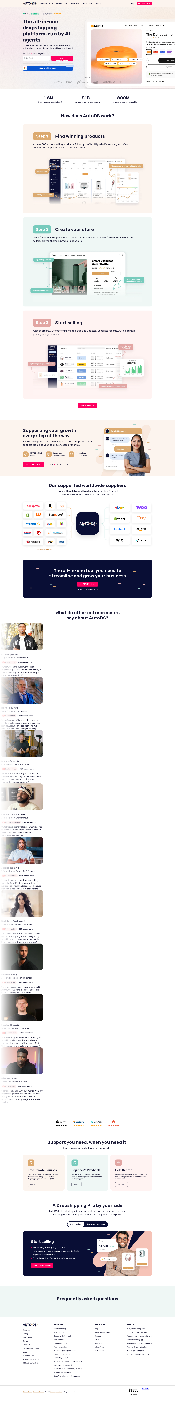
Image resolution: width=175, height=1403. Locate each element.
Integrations (61, 3)
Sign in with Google (48, 68)
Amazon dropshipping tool (137, 1347)
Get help (121, 1184)
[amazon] (141, 529)
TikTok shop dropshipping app (138, 1354)
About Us (26, 1330)
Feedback (26, 1344)
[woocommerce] (141, 507)
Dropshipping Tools (56, 1392)
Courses (98, 1336)
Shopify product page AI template (67, 1376)
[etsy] (141, 518)
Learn (32, 1184)
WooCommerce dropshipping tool (139, 1343)
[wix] (120, 540)
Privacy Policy (27, 1391)
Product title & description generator (68, 1369)
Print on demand (60, 1340)
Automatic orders (60, 1347)
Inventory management (63, 1365)
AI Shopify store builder (63, 1372)
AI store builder (28, 1355)
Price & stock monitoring (63, 1354)
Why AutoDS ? (45, 3)
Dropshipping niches (102, 1332)
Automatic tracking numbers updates (68, 1361)
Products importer (61, 1343)
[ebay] (120, 507)
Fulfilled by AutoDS (61, 1358)
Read (76, 1184)
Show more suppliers (44, 549)
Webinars (98, 1343)
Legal (25, 1352)
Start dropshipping (62, 59)
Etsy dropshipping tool (135, 1350)
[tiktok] (141, 540)
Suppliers (74, 3)
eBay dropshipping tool (136, 1329)
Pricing (98, 3)
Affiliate (97, 1340)
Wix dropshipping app (135, 1340)
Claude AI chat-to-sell (62, 1336)
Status (25, 1341)
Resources (87, 3)
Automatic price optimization (65, 1350)
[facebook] (120, 529)
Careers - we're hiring (31, 1348)
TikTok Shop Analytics (31, 1363)
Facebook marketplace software (139, 1336)
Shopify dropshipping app (137, 1332)
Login (133, 3)
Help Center (27, 1337)
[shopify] (120, 518)
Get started (143, 3)
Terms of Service (38, 1391)
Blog (96, 1329)
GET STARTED (86, 405)
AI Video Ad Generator (31, 1359)
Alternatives (99, 1347)
